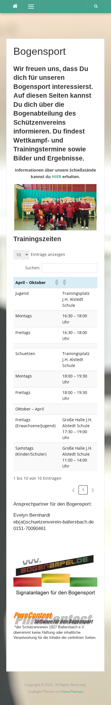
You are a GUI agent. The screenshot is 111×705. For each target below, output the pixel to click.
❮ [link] (73, 490)
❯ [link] (92, 490)
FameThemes (72, 691)
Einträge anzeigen (48, 254)
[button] (56, 282)
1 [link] (83, 490)
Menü (28, 6)
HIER (56, 176)
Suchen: (32, 267)
